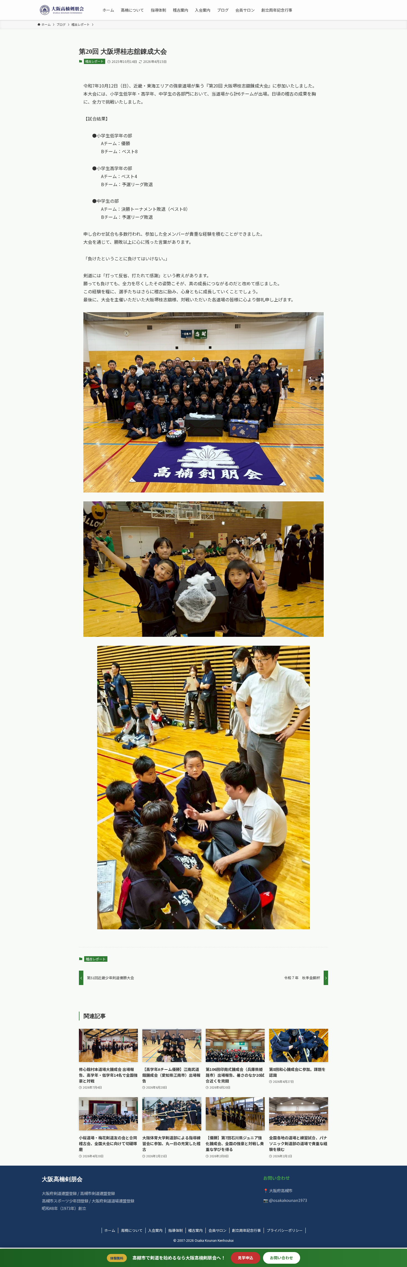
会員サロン (217, 1230)
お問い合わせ (281, 1257)
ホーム (109, 1230)
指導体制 (175, 1230)
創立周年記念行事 (246, 1230)
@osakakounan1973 (288, 1200)
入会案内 (155, 1230)
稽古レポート (94, 61)
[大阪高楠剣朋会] (62, 10)
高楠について (132, 1230)
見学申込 (245, 1257)
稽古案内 (195, 1230)
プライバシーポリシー (285, 1230)
